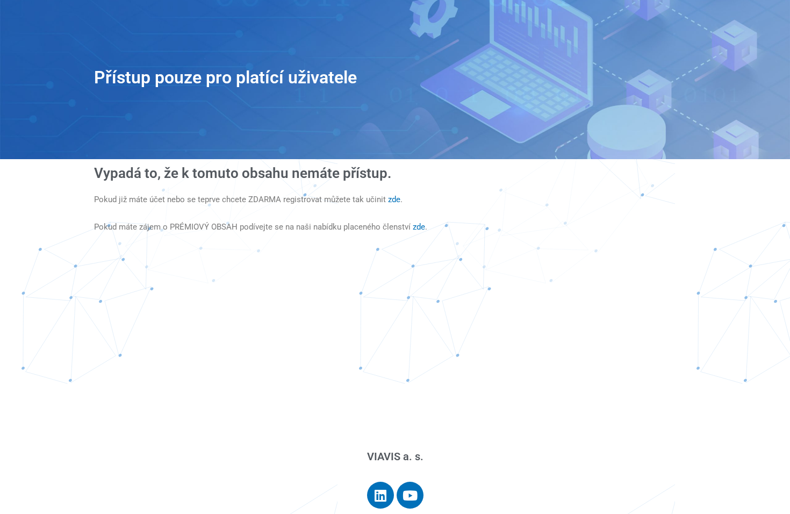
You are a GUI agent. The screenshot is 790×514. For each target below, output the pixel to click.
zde (394, 199)
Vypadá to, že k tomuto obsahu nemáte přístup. (242, 173)
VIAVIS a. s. (395, 456)
